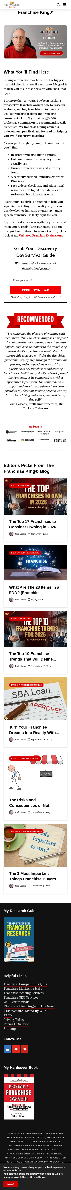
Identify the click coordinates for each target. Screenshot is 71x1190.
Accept (10, 1183)
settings (40, 1177)
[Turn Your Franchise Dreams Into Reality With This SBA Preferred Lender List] (35, 699)
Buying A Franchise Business (26, 685)
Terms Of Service (16, 1024)
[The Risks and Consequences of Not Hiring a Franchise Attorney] (35, 772)
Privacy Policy (14, 1020)
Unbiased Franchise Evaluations (40, 235)
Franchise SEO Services (21, 998)
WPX (43, 1011)
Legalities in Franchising (25, 553)
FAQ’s (8, 1015)
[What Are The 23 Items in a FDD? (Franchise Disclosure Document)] (35, 562)
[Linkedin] (7, 1049)
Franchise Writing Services (24, 993)
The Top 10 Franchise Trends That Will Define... (32, 656)
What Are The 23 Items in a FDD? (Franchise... (34, 590)
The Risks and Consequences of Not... (31, 803)
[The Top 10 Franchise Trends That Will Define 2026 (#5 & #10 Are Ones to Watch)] (35, 628)
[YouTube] (16, 1049)
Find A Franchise (20, 486)
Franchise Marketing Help (23, 989)
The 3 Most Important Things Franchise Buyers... (34, 876)
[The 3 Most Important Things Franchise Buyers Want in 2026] (35, 845)
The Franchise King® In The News (29, 1006)
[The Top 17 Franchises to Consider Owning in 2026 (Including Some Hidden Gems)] (35, 496)
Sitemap (10, 1029)
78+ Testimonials (16, 1002)
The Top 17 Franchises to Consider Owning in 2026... (34, 524)
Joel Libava (20, 534)
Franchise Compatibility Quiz (25, 984)
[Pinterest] (24, 1049)
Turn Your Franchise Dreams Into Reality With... (34, 730)
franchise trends (21, 619)
